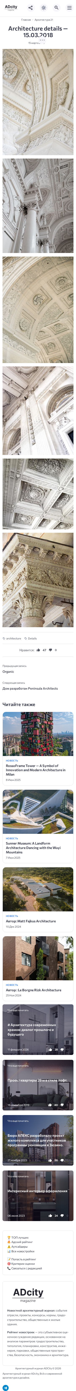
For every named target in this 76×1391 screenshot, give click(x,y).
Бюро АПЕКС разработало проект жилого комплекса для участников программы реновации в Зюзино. (37, 1140)
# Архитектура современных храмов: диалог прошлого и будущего (32, 1029)
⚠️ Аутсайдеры (17, 1246)
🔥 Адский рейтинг (20, 1242)
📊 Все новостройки (20, 1251)
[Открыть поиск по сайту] (57, 8)
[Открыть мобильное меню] (69, 8)
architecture (13, 638)
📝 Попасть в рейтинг (21, 1259)
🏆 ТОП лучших (17, 1237)
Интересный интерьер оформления (37, 1191)
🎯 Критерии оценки (21, 1263)
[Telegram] (6, 1388)
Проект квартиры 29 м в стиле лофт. (37, 1080)
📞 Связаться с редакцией (24, 1268)
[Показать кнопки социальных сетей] (31, 8)
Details (32, 638)
